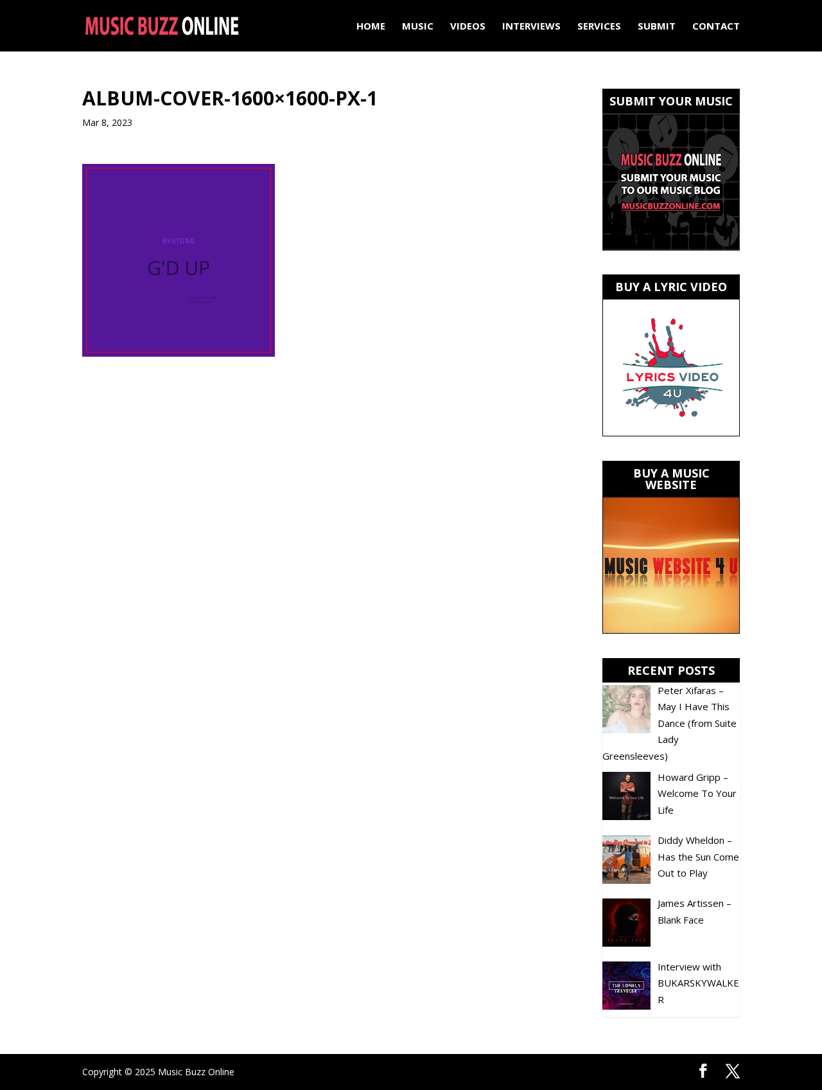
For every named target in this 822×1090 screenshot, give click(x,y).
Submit (657, 26)
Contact (716, 26)
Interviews (531, 26)
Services (599, 26)
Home (370, 26)
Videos (467, 26)
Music (417, 26)
